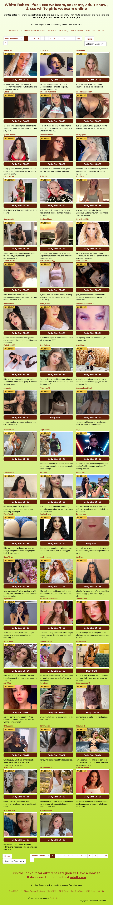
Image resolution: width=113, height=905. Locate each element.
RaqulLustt (80, 726)
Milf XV (101, 30)
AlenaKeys (80, 473)
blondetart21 (9, 430)
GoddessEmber (46, 135)
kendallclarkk (81, 599)
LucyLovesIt (9, 176)
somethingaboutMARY (85, 304)
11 (69, 38)
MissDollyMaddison (84, 92)
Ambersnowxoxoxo (48, 92)
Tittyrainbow (45, 430)
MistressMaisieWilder (49, 599)
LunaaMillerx (9, 473)
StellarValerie (9, 261)
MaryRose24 (9, 514)
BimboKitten (9, 304)
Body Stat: (20, 80)
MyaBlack (80, 557)
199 (78, 38)
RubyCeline (8, 642)
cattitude (7, 388)
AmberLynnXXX (82, 219)
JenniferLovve (46, 642)
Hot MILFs (52, 30)
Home (89, 39)
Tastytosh (44, 683)
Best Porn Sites (77, 30)
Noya (78, 430)
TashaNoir (44, 50)
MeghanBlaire (45, 514)
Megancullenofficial (84, 388)
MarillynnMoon (46, 219)
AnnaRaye (80, 176)
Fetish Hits (54, 898)
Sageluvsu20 (9, 219)
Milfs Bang (63, 30)
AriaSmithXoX (9, 810)
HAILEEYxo (8, 726)
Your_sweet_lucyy (47, 261)
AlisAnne (43, 473)
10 (64, 38)
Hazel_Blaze (45, 304)
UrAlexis (43, 176)
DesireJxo (8, 50)
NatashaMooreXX (83, 683)
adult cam (78, 877)
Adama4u (8, 767)
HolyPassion (45, 726)
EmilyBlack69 (9, 345)
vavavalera (80, 50)
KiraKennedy (81, 261)
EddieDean (8, 92)
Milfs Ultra (90, 30)
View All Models (11, 38)
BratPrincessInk (82, 767)
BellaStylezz (81, 642)
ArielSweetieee (46, 810)
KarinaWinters (46, 767)
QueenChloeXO (10, 135)
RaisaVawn (8, 557)
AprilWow (7, 683)
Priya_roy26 (45, 388)
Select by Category (95, 44)
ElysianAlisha (9, 599)
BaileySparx (81, 135)
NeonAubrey (45, 345)
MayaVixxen (81, 345)
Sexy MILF (13, 30)
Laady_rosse (45, 557)
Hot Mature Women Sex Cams (33, 30)
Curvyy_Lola (81, 514)
